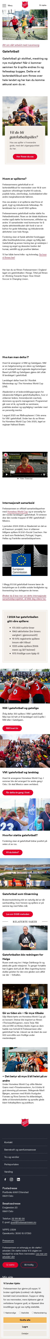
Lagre (25, 1326)
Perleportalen (11, 1164)
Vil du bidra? (12, 852)
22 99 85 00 (18, 1218)
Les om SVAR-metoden (17, 914)
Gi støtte (10, 1264)
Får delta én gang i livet (17, 792)
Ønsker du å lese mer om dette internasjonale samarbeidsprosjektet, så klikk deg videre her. (24, 597)
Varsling (8, 1171)
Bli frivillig (28, 1264)
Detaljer (25, 1333)
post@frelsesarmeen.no (23, 1222)
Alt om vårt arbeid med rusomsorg (20, 45)
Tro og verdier (11, 1157)
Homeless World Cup (17, 511)
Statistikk (25, 1313)
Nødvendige (10, 1313)
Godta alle (25, 1320)
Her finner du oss (25, 156)
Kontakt (8, 1142)
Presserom (8, 1240)
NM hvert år (12, 728)
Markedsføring (40, 1313)
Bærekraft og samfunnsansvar (20, 1149)
